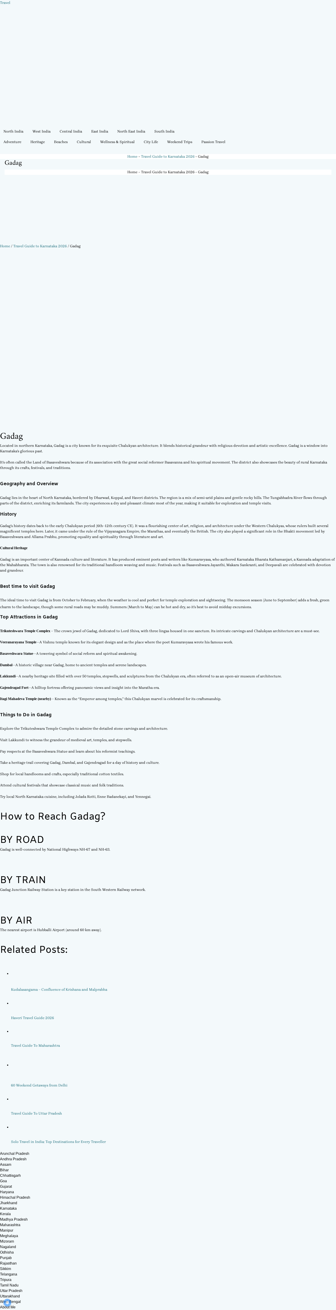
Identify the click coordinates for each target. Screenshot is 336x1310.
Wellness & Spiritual (117, 142)
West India (41, 131)
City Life (151, 142)
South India (164, 131)
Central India (71, 131)
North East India (131, 131)
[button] (14, 131)
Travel (5, 2)
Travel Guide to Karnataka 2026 (40, 246)
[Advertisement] (168, 209)
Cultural (84, 142)
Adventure (12, 142)
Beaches (61, 142)
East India (99, 131)
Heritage (37, 142)
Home (5, 246)
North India (13, 131)
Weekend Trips (179, 142)
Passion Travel (213, 142)
